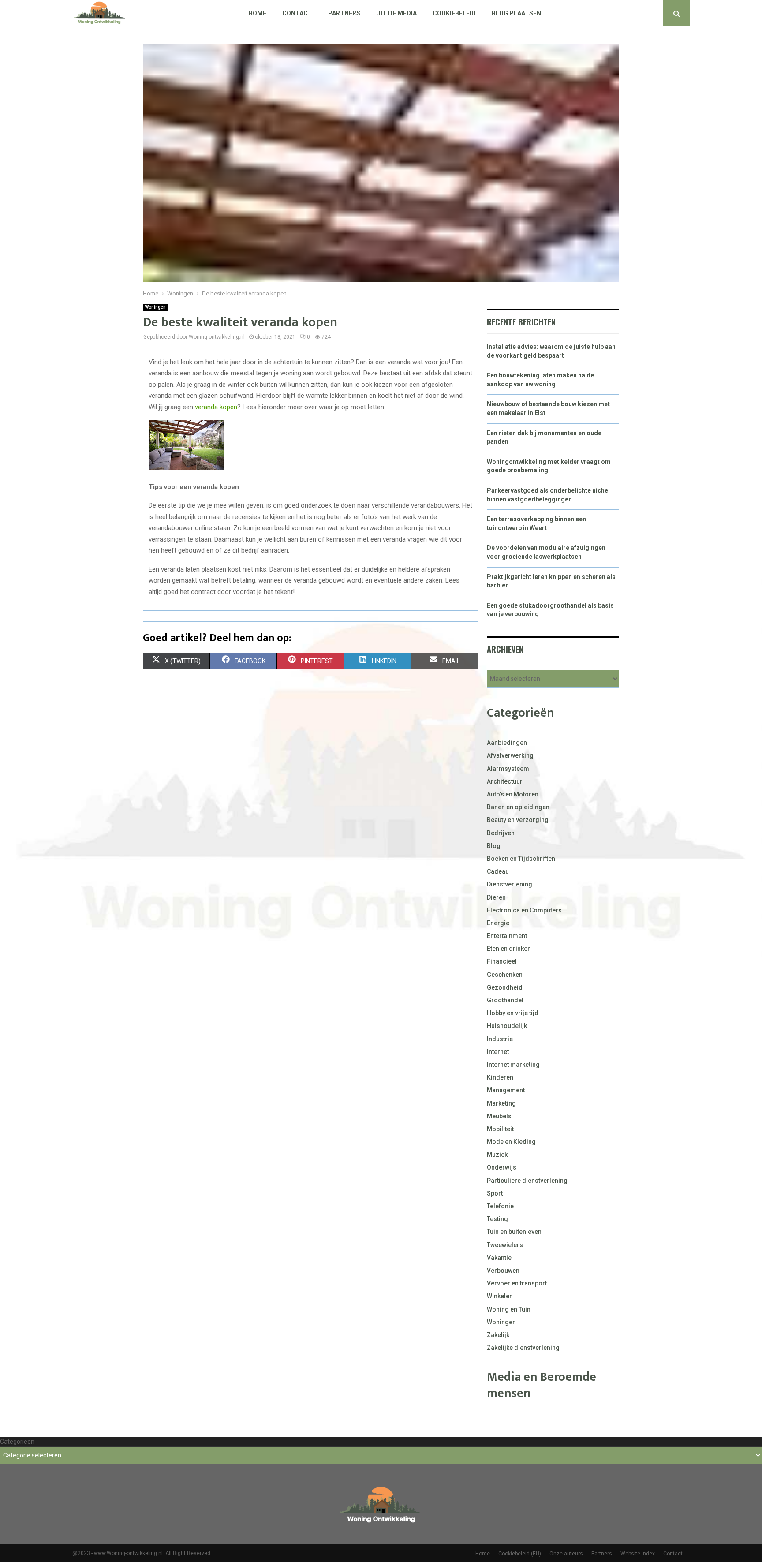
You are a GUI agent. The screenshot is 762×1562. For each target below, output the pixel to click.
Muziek (497, 1154)
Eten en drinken (509, 948)
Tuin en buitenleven (514, 1231)
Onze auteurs (566, 1554)
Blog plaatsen (516, 13)
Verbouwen (503, 1270)
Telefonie (500, 1206)
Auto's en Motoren (512, 794)
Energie (498, 923)
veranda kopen (216, 407)
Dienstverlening (509, 884)
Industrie (500, 1039)
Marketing (501, 1103)
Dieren (496, 897)
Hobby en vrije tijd (512, 1012)
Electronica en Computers (524, 910)
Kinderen (500, 1077)
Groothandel (505, 1000)
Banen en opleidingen (518, 807)
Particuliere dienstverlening (527, 1180)
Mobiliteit (500, 1128)
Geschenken (505, 974)
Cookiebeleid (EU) (519, 1554)
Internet (498, 1051)
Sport (495, 1193)
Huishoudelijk (507, 1025)
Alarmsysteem (508, 768)
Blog (494, 845)
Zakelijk (498, 1334)
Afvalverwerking (510, 755)
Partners (344, 13)
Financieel (502, 961)
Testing (497, 1218)
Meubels (499, 1116)
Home (257, 13)
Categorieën (17, 1441)
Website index (637, 1554)
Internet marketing (513, 1064)
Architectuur (505, 781)
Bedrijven (501, 833)
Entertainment (507, 935)
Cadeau (498, 871)
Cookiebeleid (454, 13)
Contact (297, 13)
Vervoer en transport (517, 1283)
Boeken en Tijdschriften (521, 858)
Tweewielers (505, 1244)
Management (506, 1090)
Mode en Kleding (511, 1141)
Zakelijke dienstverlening (523, 1347)
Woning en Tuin (508, 1309)
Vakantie (499, 1257)
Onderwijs (501, 1167)
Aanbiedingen (507, 742)
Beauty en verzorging (518, 819)
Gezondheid (505, 987)
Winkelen (500, 1296)
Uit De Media (396, 13)
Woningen (155, 307)
